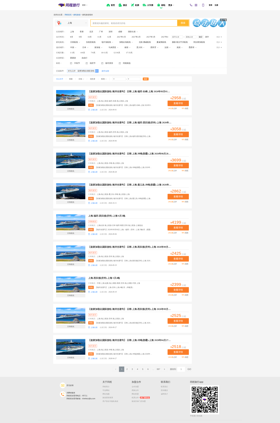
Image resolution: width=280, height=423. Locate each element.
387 (158, 369)
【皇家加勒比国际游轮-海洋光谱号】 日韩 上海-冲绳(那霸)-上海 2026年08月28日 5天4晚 (129, 153)
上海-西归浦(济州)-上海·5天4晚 (104, 278)
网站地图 (106, 394)
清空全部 (105, 71)
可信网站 (106, 390)
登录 (210, 5)
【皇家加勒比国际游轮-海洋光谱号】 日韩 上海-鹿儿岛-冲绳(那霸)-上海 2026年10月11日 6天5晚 (129, 184)
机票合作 (140, 398)
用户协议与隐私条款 (110, 401)
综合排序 (59, 79)
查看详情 (178, 103)
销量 (71, 79)
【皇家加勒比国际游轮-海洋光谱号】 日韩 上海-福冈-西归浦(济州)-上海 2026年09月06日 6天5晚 (129, 122)
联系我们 (164, 387)
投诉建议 (164, 390)
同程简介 (106, 387)
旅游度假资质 (108, 398)
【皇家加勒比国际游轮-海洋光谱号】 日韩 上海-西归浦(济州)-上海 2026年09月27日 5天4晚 (129, 309)
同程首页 (68, 15)
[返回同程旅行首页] (69, 5)
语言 (84, 5)
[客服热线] (191, 5)
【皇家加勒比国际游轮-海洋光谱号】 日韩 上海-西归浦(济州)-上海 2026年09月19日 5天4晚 (129, 247)
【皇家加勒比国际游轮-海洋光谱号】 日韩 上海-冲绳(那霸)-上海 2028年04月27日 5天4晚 (129, 340)
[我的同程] (196, 5)
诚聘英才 (164, 394)
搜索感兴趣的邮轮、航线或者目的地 (109, 23)
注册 (216, 5)
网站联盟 (135, 394)
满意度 (92, 79)
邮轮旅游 (77, 15)
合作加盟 (135, 387)
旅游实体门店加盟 (139, 401)
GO (189, 369)
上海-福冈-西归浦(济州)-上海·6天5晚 (106, 216)
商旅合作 (135, 390)
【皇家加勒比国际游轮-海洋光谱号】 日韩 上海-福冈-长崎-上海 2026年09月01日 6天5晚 (129, 91)
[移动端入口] (203, 5)
